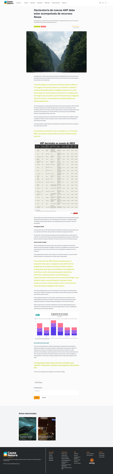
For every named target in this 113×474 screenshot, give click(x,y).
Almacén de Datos (56, 2)
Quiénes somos (64, 453)
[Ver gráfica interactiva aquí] (41, 343)
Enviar (36, 397)
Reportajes (39, 2)
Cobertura (18, 2)
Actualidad (43, 26)
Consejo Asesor (64, 455)
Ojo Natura (76, 461)
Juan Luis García (75, 26)
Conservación (37, 26)
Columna (26, 2)
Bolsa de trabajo (77, 459)
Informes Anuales (77, 463)
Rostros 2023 (101, 455)
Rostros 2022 (101, 453)
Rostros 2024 (101, 457)
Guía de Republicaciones (66, 460)
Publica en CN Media (65, 458)
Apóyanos (64, 2)
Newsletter (76, 453)
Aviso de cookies (90, 455)
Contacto (76, 455)
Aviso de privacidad (90, 453)
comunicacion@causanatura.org (13, 463)
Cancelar (44, 397)
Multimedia (47, 2)
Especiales (32, 2)
